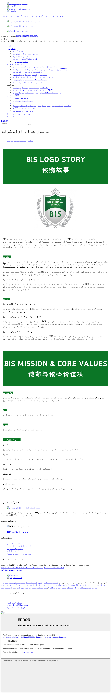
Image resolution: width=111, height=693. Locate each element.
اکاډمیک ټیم (20, 61)
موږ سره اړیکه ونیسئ (19, 113)
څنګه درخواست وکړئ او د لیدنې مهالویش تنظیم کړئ (42, 105)
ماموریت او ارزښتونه (25, 53)
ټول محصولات (8, 587)
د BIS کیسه (19, 51)
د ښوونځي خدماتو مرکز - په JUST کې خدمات (37, 92)
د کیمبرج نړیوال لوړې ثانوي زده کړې (35, 77)
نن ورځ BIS (13, 95)
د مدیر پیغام (20, 98)
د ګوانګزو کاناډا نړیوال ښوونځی (34, 585)
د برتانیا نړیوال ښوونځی (31, 587)
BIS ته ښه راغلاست (18, 531)
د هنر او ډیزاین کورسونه (27, 82)
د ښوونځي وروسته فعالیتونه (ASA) (33, 90)
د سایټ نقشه (51, 582)
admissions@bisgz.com (27, 36)
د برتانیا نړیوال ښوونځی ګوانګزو (76, 585)
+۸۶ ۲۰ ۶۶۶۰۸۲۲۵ (54, 567)
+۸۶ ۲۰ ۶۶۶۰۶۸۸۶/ (11, 567)
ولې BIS (11, 48)
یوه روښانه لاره (16, 64)
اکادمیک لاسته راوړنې (25, 59)
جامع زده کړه (20, 56)
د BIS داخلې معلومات (25, 108)
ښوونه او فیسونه (23, 111)
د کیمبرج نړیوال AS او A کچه (30, 79)
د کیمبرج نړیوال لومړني (27, 72)
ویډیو (10, 116)
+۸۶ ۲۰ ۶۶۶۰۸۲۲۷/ (32, 567)
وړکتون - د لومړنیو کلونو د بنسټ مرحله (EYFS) (40, 69)
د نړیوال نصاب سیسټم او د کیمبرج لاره (35, 66)
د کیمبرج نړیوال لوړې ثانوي (30, 74)
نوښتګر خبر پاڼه (23, 100)
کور (9, 46)
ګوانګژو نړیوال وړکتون (62, 587)
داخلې (10, 103)
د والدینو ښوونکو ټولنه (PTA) (30, 87)
